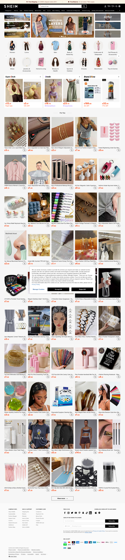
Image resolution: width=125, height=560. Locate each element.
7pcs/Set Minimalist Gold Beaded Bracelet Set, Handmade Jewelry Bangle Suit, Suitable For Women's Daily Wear (15, 374)
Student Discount (13, 522)
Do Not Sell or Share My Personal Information (20, 552)
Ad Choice (43, 554)
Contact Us (38, 511)
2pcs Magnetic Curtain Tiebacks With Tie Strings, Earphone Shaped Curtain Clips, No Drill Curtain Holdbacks (15, 336)
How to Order (25, 518)
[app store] (96, 513)
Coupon (38, 520)
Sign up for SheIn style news (72, 517)
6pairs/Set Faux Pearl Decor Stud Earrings (39, 488)
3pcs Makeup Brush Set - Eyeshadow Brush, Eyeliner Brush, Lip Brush (110, 450)
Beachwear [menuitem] (38, 10)
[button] (116, 6)
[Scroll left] (117, 10)
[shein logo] (10, 6)
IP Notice (23, 554)
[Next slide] (92, 25)
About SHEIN (12, 511)
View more (61, 498)
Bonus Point (39, 516)
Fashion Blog (12, 527)
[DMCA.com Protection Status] (69, 548)
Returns (24, 514)
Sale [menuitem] (21, 10)
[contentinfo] (90, 543)
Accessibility (30, 554)
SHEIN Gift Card (40, 522)
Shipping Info (25, 511)
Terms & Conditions (38, 552)
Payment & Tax (39, 514)
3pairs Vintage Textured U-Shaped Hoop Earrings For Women (86, 223)
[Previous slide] (33, 25)
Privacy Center (12, 549)
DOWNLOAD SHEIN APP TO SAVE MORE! (105, 509)
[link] (31, 2)
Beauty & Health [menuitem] (109, 10)
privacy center (88, 532)
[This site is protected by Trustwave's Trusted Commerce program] (64, 548)
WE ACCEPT (66, 539)
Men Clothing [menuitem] (56, 10)
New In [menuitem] (16, 10)
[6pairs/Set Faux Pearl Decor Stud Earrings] (39, 472)
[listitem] (15, 134)
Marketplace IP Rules (14, 554)
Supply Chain (12, 518)
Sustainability (12, 514)
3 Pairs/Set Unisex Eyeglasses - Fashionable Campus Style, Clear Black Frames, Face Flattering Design (62, 299)
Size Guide (25, 522)
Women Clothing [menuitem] (28, 10)
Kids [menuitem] (44, 10)
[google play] (99, 513)
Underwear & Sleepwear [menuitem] (73, 10)
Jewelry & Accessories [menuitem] (97, 10)
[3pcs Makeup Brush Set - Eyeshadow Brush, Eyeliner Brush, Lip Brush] (110, 434)
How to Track (25, 520)
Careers (11, 520)
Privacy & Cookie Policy (99, 531)
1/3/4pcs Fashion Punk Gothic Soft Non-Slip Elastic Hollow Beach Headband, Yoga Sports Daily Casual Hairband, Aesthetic (39, 412)
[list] (78, 512)
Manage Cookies (35, 549)
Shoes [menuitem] (63, 10)
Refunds (24, 516)
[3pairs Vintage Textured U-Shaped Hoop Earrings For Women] (86, 207)
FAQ (37, 525)
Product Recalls (40, 518)
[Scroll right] (119, 10)
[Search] (84, 6)
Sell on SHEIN (25, 527)
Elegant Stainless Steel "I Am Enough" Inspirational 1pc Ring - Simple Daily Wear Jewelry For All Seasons (39, 299)
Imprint (37, 554)
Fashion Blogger (13, 516)
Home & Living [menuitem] (86, 10)
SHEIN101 (11, 525)
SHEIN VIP (25, 525)
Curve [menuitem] (49, 10)
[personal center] (105, 6)
